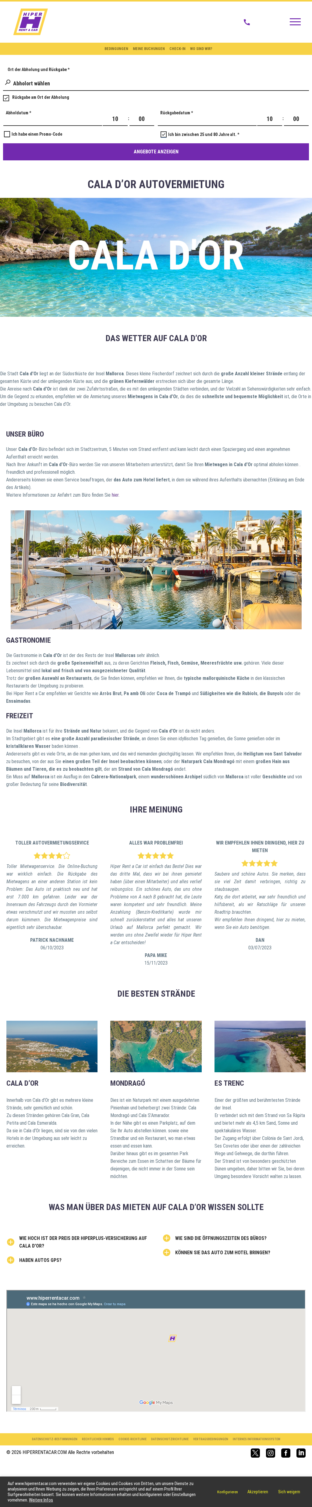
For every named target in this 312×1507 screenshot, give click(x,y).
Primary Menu (295, 22)
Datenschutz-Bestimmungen (54, 1439)
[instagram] (270, 1453)
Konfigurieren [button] (227, 1492)
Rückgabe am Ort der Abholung (40, 97)
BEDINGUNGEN (116, 49)
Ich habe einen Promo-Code (37, 134)
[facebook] (285, 1453)
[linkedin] (301, 1453)
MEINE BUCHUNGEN (149, 49)
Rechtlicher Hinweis (98, 1439)
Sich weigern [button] (289, 1491)
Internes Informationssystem (256, 1439)
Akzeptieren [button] (257, 1491)
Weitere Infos (41, 1500)
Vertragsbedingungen (210, 1439)
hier (115, 495)
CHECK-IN (177, 49)
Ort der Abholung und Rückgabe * (38, 69)
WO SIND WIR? (201, 49)
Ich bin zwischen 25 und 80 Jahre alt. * (203, 134)
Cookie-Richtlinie (133, 1439)
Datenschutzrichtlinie (170, 1439)
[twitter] (255, 1453)
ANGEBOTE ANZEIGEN (156, 152)
